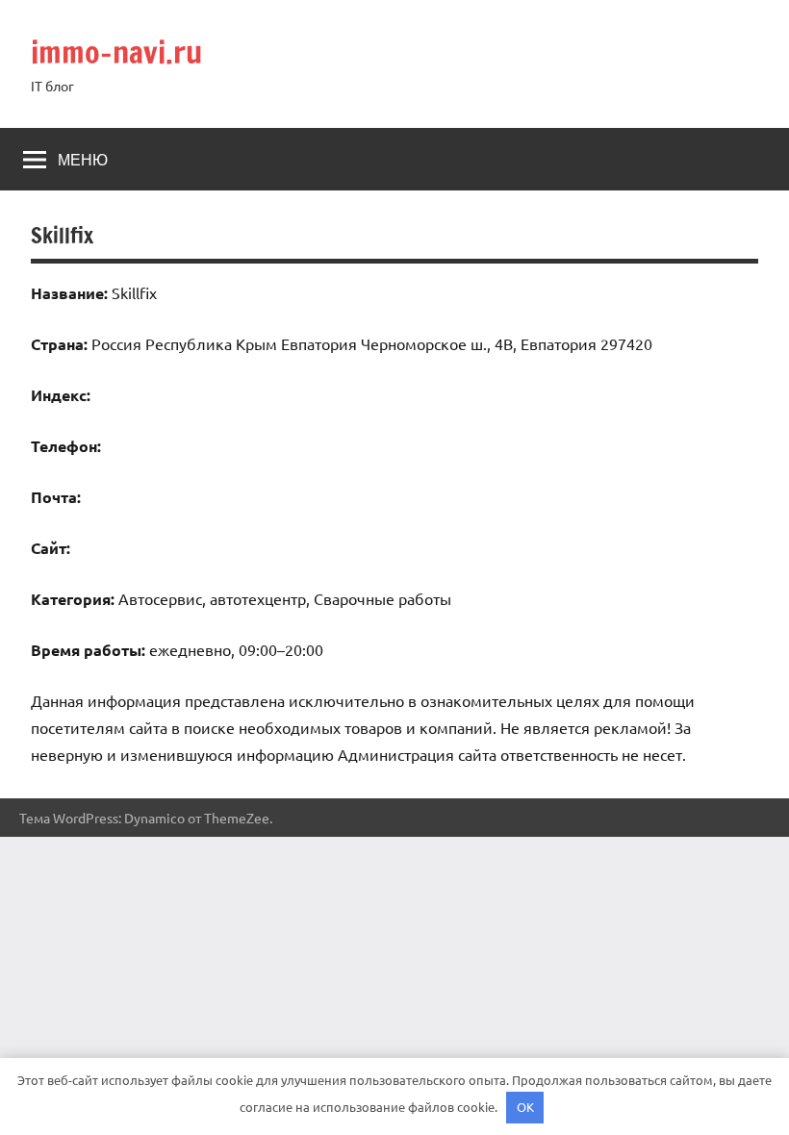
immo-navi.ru (116, 52)
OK (525, 1106)
